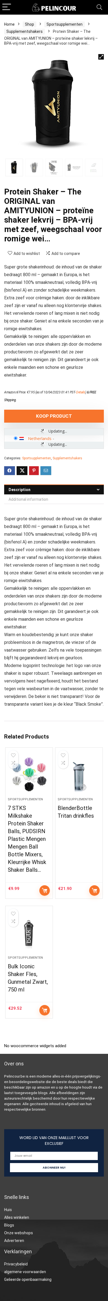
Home (9, 24)
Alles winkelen (16, 1217)
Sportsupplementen (65, 24)
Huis (8, 1209)
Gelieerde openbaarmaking (28, 1279)
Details (80, 392)
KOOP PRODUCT (54, 416)
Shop (29, 24)
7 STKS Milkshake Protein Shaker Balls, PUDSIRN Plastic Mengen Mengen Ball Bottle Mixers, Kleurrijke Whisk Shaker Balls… (27, 839)
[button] (101, 57)
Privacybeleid (16, 1264)
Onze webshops (18, 1233)
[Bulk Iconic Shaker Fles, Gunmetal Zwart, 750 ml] (29, 933)
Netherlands (40, 438)
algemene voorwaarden (25, 1272)
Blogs (9, 1225)
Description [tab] (19, 489)
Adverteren (14, 1240)
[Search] (99, 7)
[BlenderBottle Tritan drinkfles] (79, 775)
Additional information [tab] (28, 499)
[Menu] (6, 7)
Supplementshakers (24, 31)
